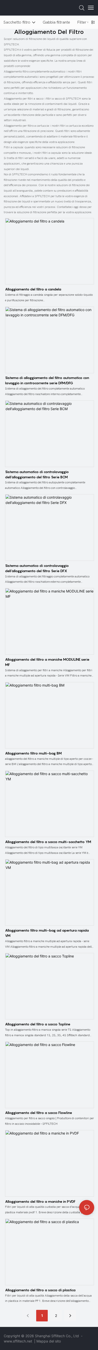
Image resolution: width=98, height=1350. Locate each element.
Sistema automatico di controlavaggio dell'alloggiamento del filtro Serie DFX (37, 568)
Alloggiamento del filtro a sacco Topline (37, 1024)
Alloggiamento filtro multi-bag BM (33, 753)
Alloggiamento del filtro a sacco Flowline (38, 1112)
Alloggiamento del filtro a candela (33, 289)
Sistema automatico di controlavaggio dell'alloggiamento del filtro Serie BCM (37, 474)
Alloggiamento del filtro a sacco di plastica (40, 1290)
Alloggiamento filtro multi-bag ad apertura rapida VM (47, 933)
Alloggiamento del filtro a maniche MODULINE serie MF (47, 662)
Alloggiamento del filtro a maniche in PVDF (40, 1201)
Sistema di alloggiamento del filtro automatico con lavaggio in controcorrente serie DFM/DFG (47, 380)
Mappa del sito (48, 1341)
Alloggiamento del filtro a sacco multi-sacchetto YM (48, 842)
